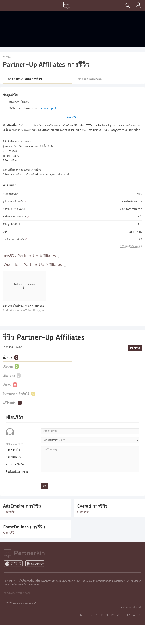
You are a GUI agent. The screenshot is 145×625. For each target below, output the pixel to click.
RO (113, 615)
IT (124, 615)
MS (129, 615)
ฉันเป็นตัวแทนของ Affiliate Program (23, 311)
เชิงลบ (7, 384)
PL (107, 615)
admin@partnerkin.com (17, 593)
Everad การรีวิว (92, 506)
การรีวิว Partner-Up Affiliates (30, 256)
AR (135, 615)
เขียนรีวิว (135, 348)
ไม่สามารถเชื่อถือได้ (16, 393)
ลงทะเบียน (72, 117)
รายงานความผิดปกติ (131, 246)
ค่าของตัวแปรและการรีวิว (25, 79)
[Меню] (5, 6)
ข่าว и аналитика (90, 79)
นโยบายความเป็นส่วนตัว (25, 603)
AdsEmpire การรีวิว (22, 506)
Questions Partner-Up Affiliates (33, 265)
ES (85, 615)
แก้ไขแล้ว (9, 403)
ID (102, 615)
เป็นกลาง (9, 375)
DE (91, 615)
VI (140, 615)
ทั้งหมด (7, 357)
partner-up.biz (48, 109)
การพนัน (7, 57)
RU (74, 615)
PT (97, 615)
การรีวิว (8, 347)
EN (80, 615)
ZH (118, 615)
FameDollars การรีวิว (24, 526)
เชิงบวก (8, 366)
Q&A (19, 347)
